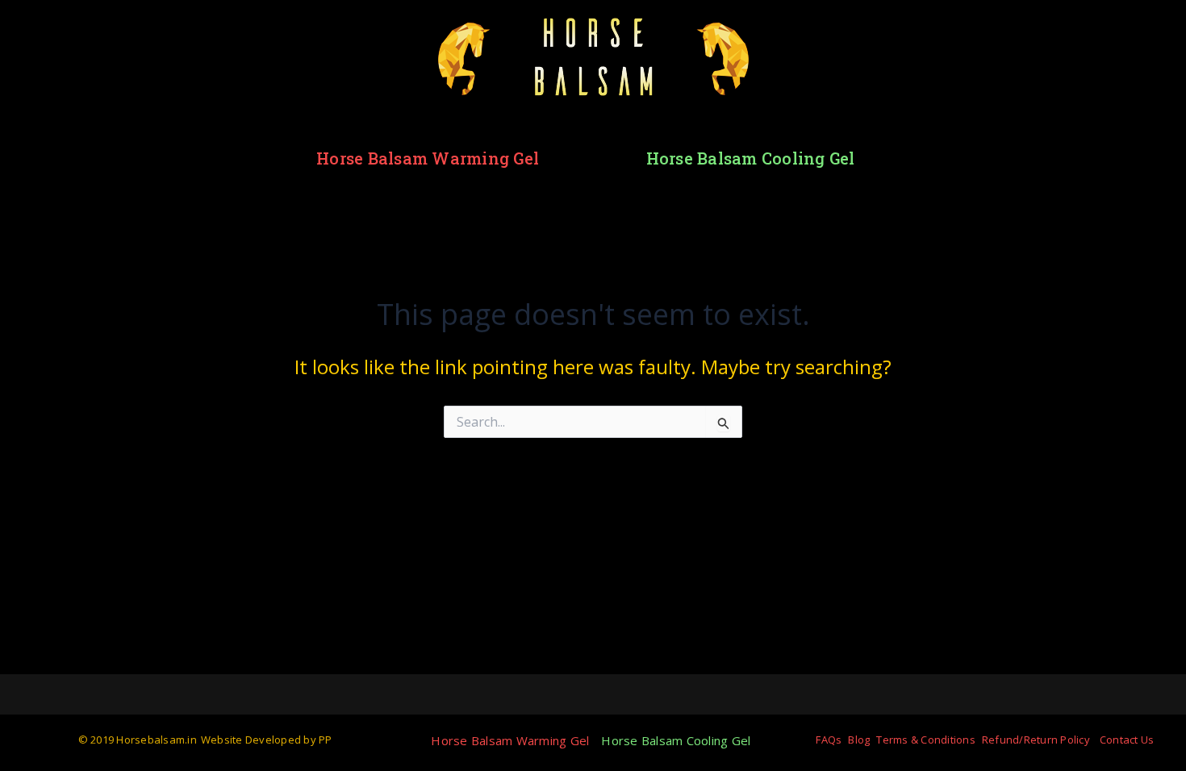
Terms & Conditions (925, 739)
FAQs (828, 739)
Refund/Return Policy (1036, 739)
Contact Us (1127, 739)
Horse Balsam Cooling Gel (750, 158)
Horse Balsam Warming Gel (427, 158)
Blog (859, 739)
